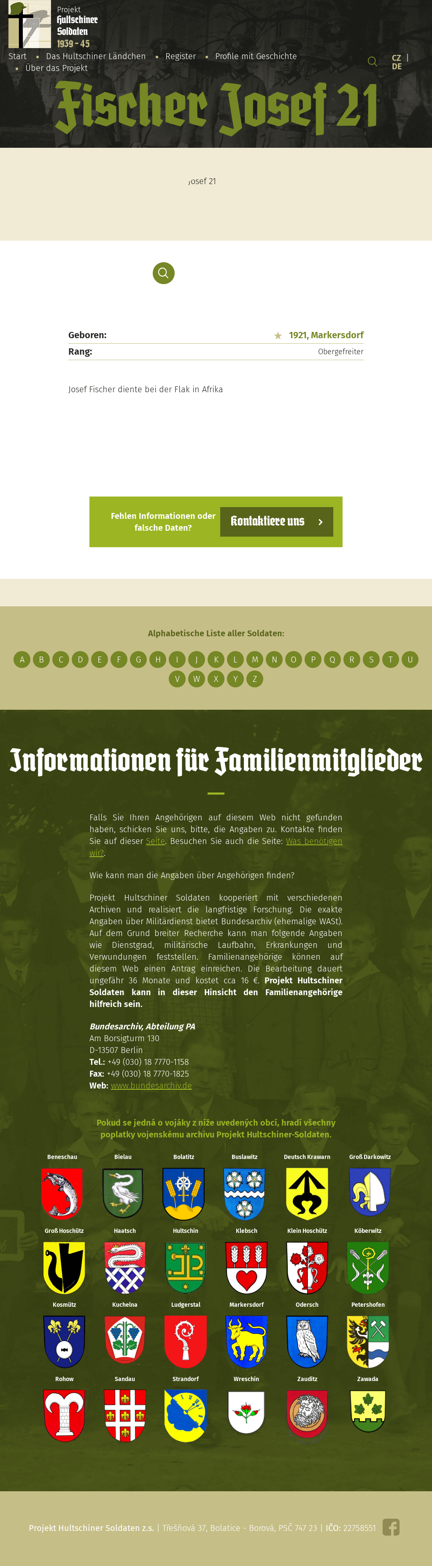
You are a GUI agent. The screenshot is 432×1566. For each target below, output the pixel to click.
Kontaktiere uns (268, 522)
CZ (396, 58)
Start (17, 56)
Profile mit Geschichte (256, 56)
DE (397, 66)
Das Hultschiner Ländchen (96, 56)
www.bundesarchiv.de (151, 1085)
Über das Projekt (56, 68)
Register (180, 56)
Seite (155, 841)
